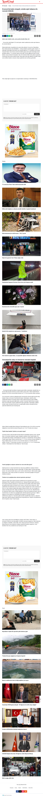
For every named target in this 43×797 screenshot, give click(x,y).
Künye (16, 787)
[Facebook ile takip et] (17, 791)
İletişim (19, 787)
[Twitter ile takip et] (20, 791)
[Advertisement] (21, 68)
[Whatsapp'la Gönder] (9, 36)
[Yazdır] (11, 36)
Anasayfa (5, 5)
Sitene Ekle (31, 787)
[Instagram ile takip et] (23, 791)
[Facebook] (3, 36)
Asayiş (10, 5)
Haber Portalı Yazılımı (8, 795)
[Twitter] (5, 36)
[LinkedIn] (7, 36)
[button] (35, 36)
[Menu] (39, 1)
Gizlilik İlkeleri (24, 787)
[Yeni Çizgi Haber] (8, 1)
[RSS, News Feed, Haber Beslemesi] (25, 791)
